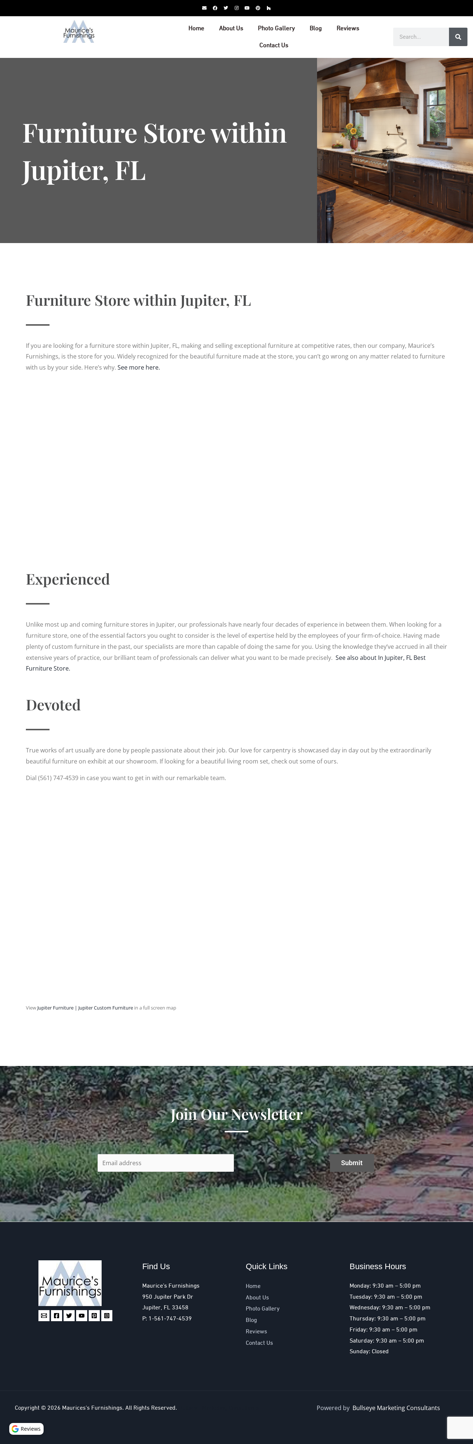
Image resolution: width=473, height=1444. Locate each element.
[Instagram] (106, 1315)
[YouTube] (81, 1315)
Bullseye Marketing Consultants (218, 1408)
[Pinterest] (94, 1315)
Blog (316, 28)
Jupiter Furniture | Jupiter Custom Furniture (85, 1007)
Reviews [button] (31, 1428)
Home (196, 28)
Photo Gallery (276, 28)
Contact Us (273, 45)
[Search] (458, 37)
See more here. (139, 367)
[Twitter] (69, 1315)
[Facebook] (56, 1315)
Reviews (348, 28)
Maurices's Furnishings (92, 1408)
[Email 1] (44, 1315)
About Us (231, 28)
